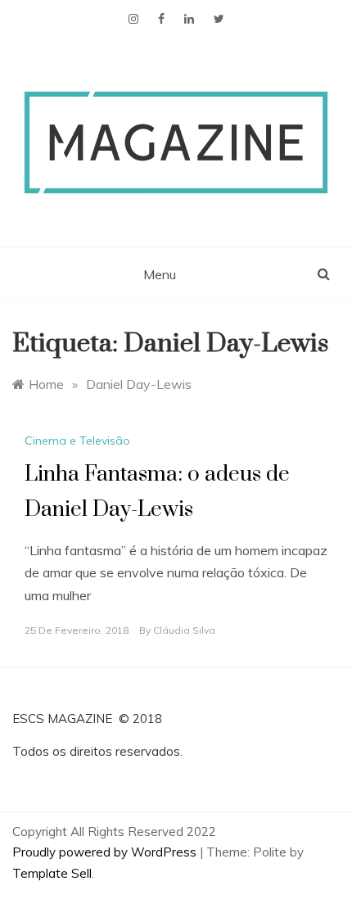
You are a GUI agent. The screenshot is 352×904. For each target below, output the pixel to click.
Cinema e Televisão (77, 440)
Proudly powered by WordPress (106, 852)
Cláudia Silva (184, 630)
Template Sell (52, 873)
